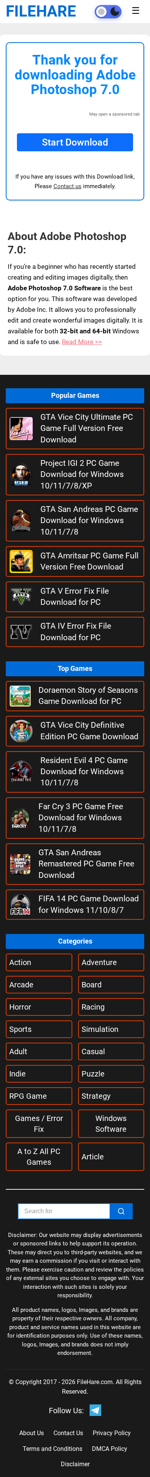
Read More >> (82, 342)
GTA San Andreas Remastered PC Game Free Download (86, 864)
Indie (17, 1073)
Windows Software (111, 1124)
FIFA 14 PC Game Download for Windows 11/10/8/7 (88, 904)
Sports (20, 1029)
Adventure (99, 962)
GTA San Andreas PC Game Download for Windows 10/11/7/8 (89, 520)
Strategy (96, 1096)
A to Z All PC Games (38, 1157)
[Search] (121, 1211)
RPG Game (28, 1096)
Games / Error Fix (39, 1124)
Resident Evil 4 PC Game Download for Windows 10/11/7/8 (84, 772)
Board (92, 984)
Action (20, 962)
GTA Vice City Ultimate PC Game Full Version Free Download (86, 428)
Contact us (67, 186)
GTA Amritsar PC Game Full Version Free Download (89, 561)
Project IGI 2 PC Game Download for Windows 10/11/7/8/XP (82, 474)
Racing (93, 1007)
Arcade (21, 984)
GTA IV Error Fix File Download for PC (75, 631)
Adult (18, 1051)
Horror (20, 1007)
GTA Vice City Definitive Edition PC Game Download (89, 730)
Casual (93, 1051)
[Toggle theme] (108, 11)
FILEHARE (41, 11)
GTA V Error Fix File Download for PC (74, 596)
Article (93, 1156)
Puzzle (93, 1073)
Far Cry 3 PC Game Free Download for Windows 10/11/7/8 (80, 818)
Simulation (100, 1029)
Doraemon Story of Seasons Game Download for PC (88, 696)
